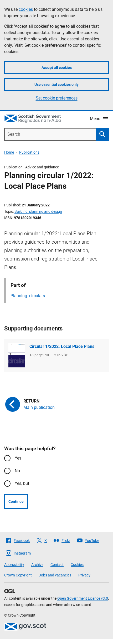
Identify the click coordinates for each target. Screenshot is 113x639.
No (17, 470)
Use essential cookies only (56, 84)
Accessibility (14, 564)
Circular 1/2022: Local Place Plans (61, 346)
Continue (16, 501)
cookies (26, 9)
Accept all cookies (57, 67)
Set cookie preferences (57, 98)
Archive (37, 564)
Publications (29, 152)
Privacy (84, 575)
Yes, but (22, 483)
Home (9, 152)
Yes (18, 458)
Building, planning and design (38, 211)
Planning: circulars (28, 295)
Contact (57, 564)
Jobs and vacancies (55, 575)
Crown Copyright (18, 575)
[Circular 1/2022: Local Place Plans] (16, 355)
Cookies (77, 564)
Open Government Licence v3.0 (82, 598)
